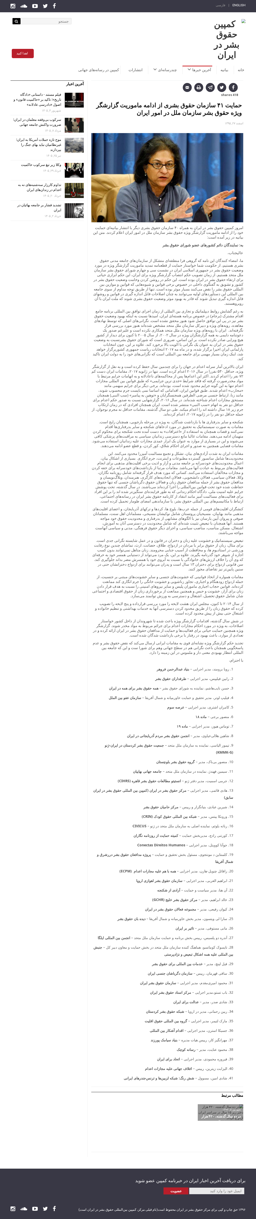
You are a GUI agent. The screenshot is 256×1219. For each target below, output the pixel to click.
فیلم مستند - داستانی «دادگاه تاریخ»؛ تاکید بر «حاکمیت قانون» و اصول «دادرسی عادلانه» (37, 99)
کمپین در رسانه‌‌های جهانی (98, 70)
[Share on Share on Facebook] (233, 87)
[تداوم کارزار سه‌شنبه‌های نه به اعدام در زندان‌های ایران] (74, 190)
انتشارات (135, 70)
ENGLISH (239, 5)
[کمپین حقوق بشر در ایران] (227, 39)
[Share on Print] (198, 87)
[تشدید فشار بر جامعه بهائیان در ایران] (74, 210)
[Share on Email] (187, 87)
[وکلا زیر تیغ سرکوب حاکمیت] (74, 170)
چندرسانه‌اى (167, 70)
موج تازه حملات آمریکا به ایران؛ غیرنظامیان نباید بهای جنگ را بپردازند (38, 145)
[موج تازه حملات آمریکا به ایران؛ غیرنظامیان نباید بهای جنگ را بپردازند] (74, 145)
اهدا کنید (22, 53)
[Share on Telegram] (210, 87)
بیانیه (224, 70)
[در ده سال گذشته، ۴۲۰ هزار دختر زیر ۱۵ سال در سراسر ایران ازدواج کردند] (220, 1112)
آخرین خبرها (201, 70)
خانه (241, 70)
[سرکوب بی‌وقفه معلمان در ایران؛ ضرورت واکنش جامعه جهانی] (74, 125)
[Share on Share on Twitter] (221, 87)
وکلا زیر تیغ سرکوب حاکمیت (40, 165)
